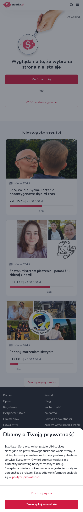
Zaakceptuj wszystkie (41, 504)
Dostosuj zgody (41, 493)
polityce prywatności (26, 477)
